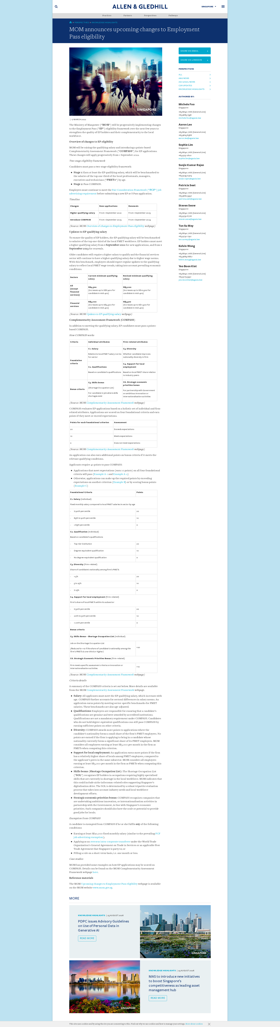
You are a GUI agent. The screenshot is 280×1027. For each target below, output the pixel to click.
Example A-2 (120, 474)
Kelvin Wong (187, 246)
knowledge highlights (192, 89)
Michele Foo (187, 104)
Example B (119, 482)
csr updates (185, 85)
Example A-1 (101, 474)
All (180, 75)
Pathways (173, 16)
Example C (81, 486)
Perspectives (150, 16)
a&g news (184, 78)
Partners (128, 16)
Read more (87, 938)
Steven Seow (187, 205)
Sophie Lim (186, 144)
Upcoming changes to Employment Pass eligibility (109, 884)
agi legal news (187, 82)
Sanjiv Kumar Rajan (191, 165)
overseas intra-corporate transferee (110, 841)
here (95, 872)
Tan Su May (186, 225)
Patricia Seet (187, 185)
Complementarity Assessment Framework (110, 690)
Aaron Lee (185, 124)
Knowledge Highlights (105, 22)
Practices (106, 16)
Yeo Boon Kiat (188, 266)
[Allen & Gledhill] (140, 6)
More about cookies (194, 1024)
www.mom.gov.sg (102, 888)
